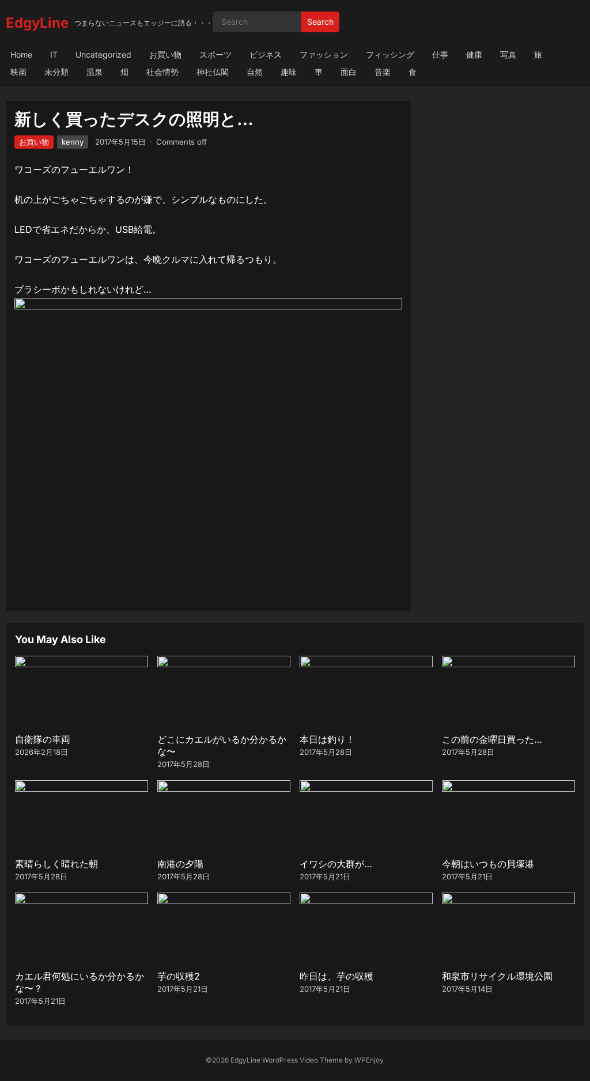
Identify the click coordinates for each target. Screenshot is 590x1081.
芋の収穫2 (178, 976)
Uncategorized (103, 54)
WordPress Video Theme (302, 1060)
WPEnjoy (369, 1060)
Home (21, 54)
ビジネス (265, 54)
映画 (18, 72)
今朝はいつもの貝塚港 (488, 864)
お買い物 (165, 54)
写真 (508, 54)
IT (54, 54)
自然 (255, 72)
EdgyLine (37, 22)
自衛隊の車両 (42, 739)
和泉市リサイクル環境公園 (497, 976)
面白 (349, 72)
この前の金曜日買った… (492, 739)
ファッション (324, 54)
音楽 (383, 72)
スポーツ (215, 54)
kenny (73, 141)
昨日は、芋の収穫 (336, 976)
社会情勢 (162, 72)
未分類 (56, 72)
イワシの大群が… (336, 864)
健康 (474, 54)
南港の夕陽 (180, 864)
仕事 (440, 54)
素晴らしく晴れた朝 (56, 864)
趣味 (289, 72)
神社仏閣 (212, 72)
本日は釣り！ (327, 739)
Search (320, 22)
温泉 (94, 72)
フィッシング (390, 54)
